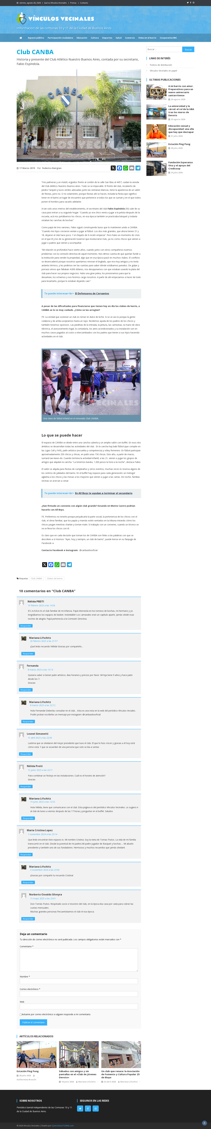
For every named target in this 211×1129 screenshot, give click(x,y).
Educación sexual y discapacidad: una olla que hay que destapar (181, 129)
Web (22, 1001)
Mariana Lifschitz (87, 1081)
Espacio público (36, 37)
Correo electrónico (30, 989)
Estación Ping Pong (28, 1071)
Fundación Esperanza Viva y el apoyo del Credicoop (180, 165)
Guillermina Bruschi (26, 1079)
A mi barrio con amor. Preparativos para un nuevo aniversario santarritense (180, 90)
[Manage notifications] (204, 1122)
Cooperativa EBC (168, 37)
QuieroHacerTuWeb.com (63, 1125)
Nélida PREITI (36, 601)
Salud (119, 37)
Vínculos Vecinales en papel (163, 70)
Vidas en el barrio (147, 37)
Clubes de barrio (55, 578)
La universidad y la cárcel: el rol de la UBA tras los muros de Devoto (181, 110)
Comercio (130, 37)
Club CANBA (36, 578)
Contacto (84, 3)
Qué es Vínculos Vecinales (55, 3)
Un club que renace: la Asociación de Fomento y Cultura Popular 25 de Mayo (120, 1074)
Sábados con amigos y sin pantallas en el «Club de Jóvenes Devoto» (77, 1074)
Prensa (73, 3)
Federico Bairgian (51, 168)
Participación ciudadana (60, 37)
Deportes (107, 37)
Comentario (27, 946)
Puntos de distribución (161, 64)
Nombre (25, 976)
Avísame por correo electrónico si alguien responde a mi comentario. (56, 1014)
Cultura (95, 37)
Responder (26, 625)
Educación (82, 37)
